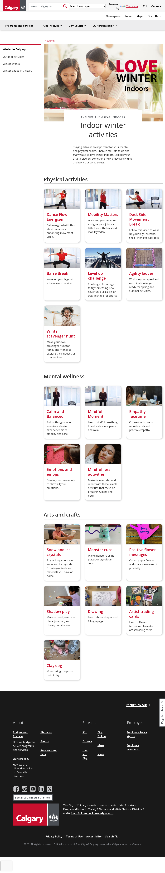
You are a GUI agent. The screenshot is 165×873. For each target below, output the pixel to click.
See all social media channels (33, 797)
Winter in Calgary (14, 49)
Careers (156, 6)
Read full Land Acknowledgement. (92, 813)
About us (46, 732)
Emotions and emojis (59, 472)
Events (44, 741)
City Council (76, 26)
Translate (132, 6)
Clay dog (54, 665)
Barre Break (57, 273)
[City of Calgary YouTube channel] (33, 789)
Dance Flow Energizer (57, 217)
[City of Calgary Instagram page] (24, 789)
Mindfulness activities (99, 472)
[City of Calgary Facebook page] (16, 789)
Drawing (95, 611)
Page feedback (162, 714)
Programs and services (19, 26)
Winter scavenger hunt (61, 334)
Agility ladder (141, 273)
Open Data (154, 16)
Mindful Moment (95, 414)
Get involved (51, 26)
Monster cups (100, 549)
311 (145, 6)
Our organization (103, 26)
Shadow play (58, 611)
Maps (140, 16)
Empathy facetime (137, 414)
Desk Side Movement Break (139, 219)
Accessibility (94, 836)
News (128, 16)
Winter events (11, 63)
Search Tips (112, 836)
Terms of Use (74, 836)
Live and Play (85, 754)
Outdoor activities (13, 57)
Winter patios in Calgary (17, 70)
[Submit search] (65, 6)
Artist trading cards (141, 614)
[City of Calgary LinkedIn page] (41, 789)
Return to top (136, 705)
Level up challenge (97, 276)
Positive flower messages (142, 552)
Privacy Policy (53, 836)
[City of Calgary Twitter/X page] (49, 789)
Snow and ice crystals (59, 552)
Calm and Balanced (55, 414)
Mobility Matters (103, 214)
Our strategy (21, 759)
